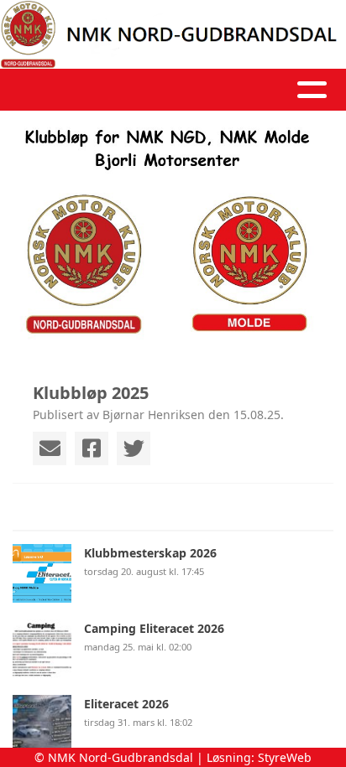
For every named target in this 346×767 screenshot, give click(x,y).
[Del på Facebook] (91, 448)
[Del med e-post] (49, 448)
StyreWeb (285, 757)
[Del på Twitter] (133, 448)
